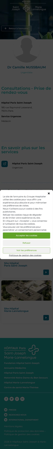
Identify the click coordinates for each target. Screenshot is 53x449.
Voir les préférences (26, 250)
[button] (48, 193)
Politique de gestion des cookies (25, 255)
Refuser (26, 243)
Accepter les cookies (26, 235)
